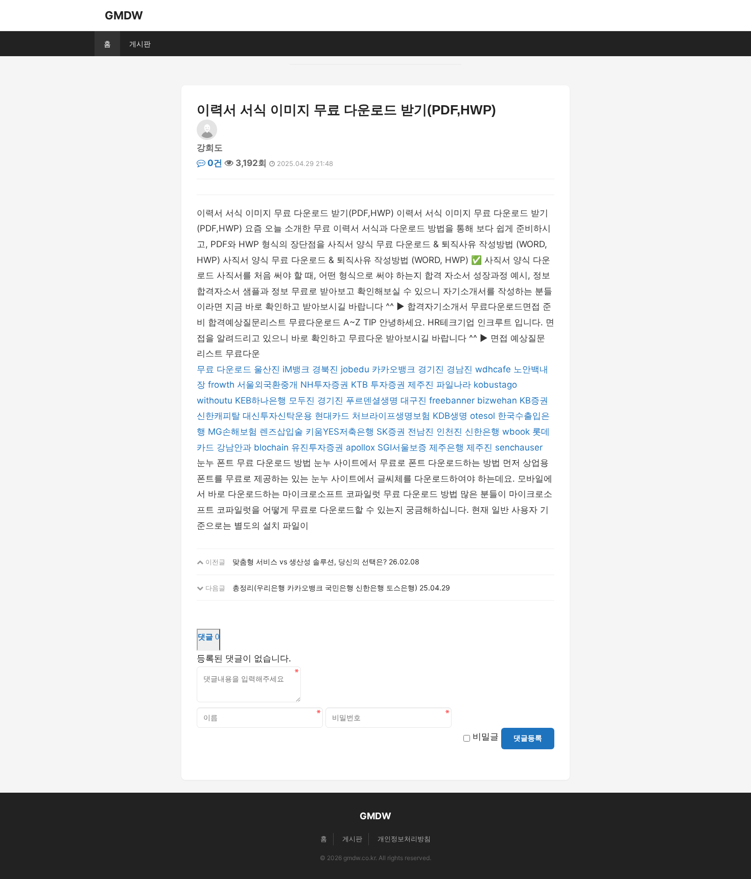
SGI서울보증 (402, 447)
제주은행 (446, 447)
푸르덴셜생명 (372, 400)
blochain (271, 447)
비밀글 (486, 736)
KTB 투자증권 (378, 384)
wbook (516, 431)
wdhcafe (493, 369)
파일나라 (453, 384)
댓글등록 (527, 738)
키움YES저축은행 (340, 431)
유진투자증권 (317, 447)
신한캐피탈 (218, 416)
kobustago (495, 384)
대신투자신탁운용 (277, 416)
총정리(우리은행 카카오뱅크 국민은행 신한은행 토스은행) (324, 587)
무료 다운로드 (224, 369)
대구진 (414, 400)
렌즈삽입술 (281, 431)
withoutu (214, 400)
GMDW (124, 15)
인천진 (449, 431)
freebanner (452, 400)
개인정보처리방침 (404, 839)
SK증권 (391, 431)
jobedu (355, 369)
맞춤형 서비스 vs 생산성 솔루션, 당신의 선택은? (309, 561)
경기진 (431, 369)
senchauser (519, 447)
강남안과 (234, 447)
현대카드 (332, 416)
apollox (360, 447)
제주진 (421, 384)
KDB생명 (450, 416)
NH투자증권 (324, 384)
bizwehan (497, 400)
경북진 (325, 369)
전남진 (421, 431)
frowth (221, 384)
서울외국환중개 (267, 384)
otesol (482, 416)
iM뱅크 (296, 369)
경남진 (460, 369)
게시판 (140, 43)
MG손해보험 (232, 431)
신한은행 (482, 431)
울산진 (267, 369)
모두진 (302, 400)
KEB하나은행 (260, 400)
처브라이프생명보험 (391, 416)
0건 (213, 163)
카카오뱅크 (393, 369)
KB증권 (534, 400)
